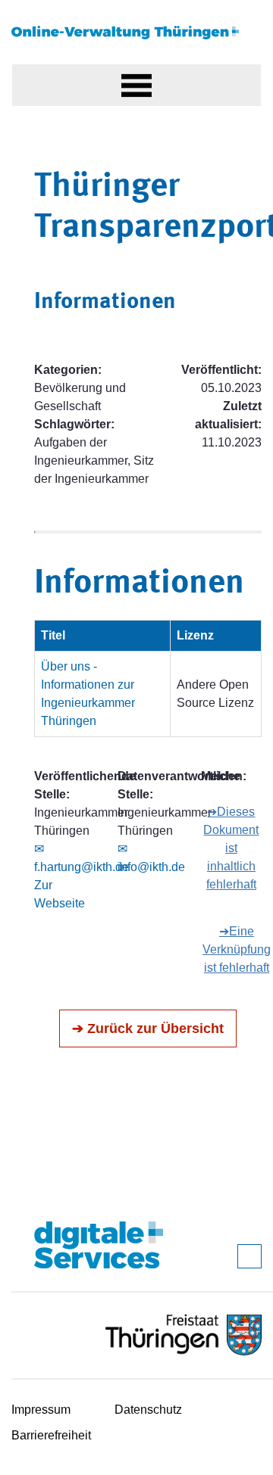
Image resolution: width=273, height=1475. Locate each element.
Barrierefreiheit (51, 1435)
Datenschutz (148, 1409)
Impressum (41, 1409)
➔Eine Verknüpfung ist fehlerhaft (236, 949)
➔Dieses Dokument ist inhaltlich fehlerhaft (231, 848)
